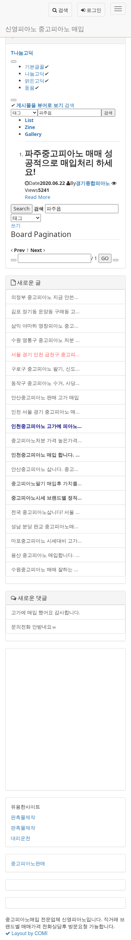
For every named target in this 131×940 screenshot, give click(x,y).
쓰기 (16, 225)
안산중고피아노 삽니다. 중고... (44, 468)
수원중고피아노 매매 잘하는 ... (44, 569)
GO (105, 258)
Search (22, 208)
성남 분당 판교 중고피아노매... (44, 526)
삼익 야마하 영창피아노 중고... (44, 325)
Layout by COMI (29, 933)
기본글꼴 (34, 66)
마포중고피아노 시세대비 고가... (46, 540)
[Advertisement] (65, 719)
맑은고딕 (34, 80)
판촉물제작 (23, 816)
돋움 (30, 87)
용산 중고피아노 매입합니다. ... (45, 554)
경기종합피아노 (93, 183)
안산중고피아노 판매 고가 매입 (45, 397)
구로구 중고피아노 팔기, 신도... (45, 368)
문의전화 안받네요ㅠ (34, 626)
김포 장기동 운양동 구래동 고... (45, 311)
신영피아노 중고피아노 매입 (44, 28)
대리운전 (20, 837)
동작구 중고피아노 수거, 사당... (45, 382)
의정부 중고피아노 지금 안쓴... (44, 296)
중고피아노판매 (28, 863)
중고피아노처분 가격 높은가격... (46, 440)
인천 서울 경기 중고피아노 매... (45, 411)
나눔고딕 (34, 73)
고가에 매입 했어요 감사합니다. (45, 612)
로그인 (93, 9)
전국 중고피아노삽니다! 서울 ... (45, 511)
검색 (62, 9)
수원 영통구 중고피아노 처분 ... (45, 339)
